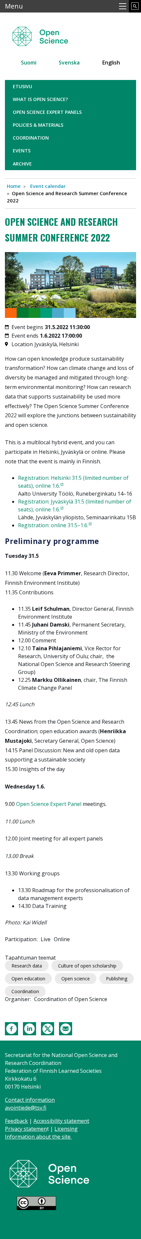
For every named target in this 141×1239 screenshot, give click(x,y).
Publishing (116, 978)
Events (21, 150)
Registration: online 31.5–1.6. (53, 525)
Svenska (69, 62)
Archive (22, 164)
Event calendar (48, 186)
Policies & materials (38, 125)
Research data (26, 966)
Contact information (30, 1099)
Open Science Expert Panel (48, 804)
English (111, 62)
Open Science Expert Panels (47, 112)
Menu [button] (14, 6)
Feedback (16, 1120)
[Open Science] (49, 1173)
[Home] (48, 33)
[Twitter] (47, 1028)
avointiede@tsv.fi (25, 1107)
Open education (28, 978)
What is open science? (40, 99)
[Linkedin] (29, 1028)
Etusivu (22, 86)
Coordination (31, 138)
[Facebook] (11, 1028)
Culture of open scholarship (87, 966)
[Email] (65, 1028)
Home (14, 186)
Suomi (28, 62)
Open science (75, 978)
